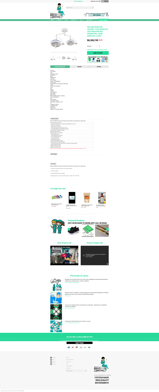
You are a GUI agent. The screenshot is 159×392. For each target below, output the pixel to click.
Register (93, 1)
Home (52, 20)
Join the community (103, 20)
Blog (66, 20)
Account (98, 1)
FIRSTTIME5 (80, 343)
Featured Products (76, 220)
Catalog (59, 20)
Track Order (89, 20)
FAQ (67, 363)
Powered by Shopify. (20, 390)
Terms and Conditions (70, 359)
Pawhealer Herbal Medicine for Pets (59, 21)
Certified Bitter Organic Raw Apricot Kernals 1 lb (87, 205)
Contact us (73, 20)
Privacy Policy (68, 361)
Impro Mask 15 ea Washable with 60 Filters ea (56, 204)
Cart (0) (106, 1)
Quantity (89, 46)
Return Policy (68, 368)
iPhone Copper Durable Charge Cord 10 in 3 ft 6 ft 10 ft (71, 205)
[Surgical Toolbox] (57, 11)
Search (67, 357)
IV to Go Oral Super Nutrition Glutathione (100, 205)
